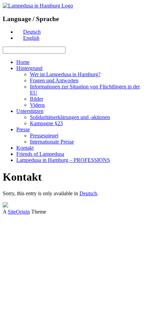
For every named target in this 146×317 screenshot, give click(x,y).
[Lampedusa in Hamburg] (38, 6)
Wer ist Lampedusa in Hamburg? (65, 74)
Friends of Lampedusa (40, 154)
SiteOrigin (19, 212)
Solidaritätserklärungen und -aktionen (70, 117)
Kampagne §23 (46, 123)
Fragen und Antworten (54, 80)
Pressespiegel (44, 135)
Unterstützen (29, 111)
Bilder (36, 99)
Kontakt (25, 148)
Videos (37, 105)
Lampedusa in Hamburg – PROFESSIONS (63, 160)
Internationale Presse (52, 142)
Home (23, 62)
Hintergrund (29, 68)
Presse (23, 129)
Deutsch (88, 193)
